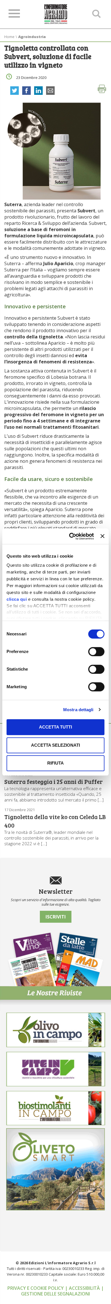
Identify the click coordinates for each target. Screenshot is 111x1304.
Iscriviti (56, 917)
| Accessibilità (83, 1288)
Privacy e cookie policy (36, 1288)
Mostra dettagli (78, 709)
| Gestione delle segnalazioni (62, 1291)
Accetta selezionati (55, 745)
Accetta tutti (55, 727)
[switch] (96, 651)
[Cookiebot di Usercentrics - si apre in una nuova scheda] (70, 536)
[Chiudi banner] (102, 536)
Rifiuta (55, 763)
